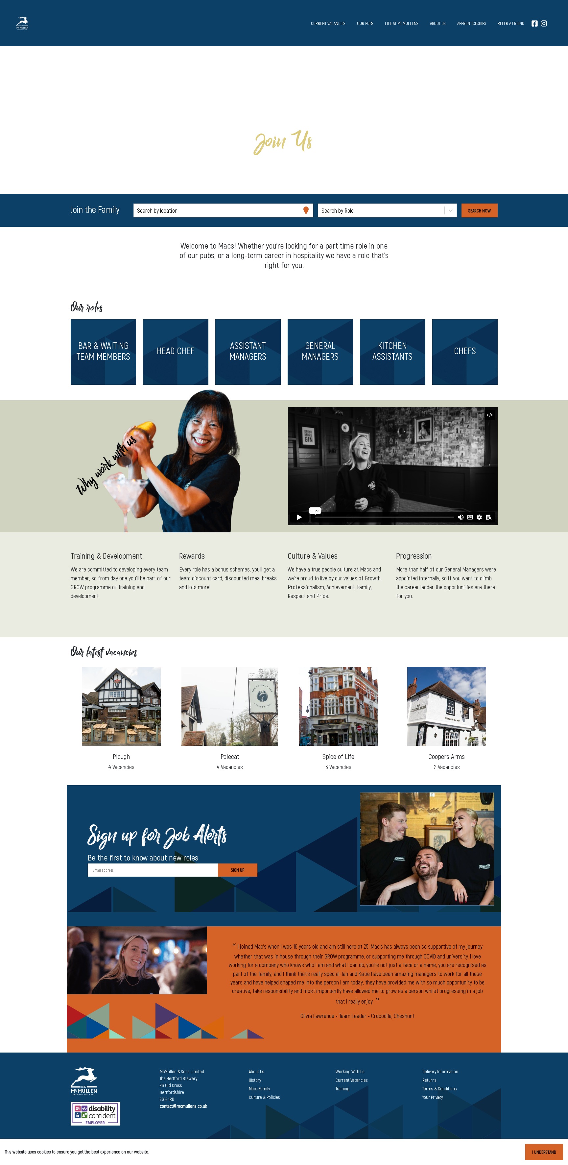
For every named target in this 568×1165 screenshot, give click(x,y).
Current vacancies (328, 23)
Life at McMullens (401, 23)
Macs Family (259, 1088)
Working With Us (350, 1071)
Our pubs (365, 23)
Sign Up (237, 870)
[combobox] (137, 210)
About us (438, 23)
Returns (429, 1080)
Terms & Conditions (439, 1088)
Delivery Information (440, 1071)
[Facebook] (534, 23)
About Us (256, 1071)
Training (342, 1088)
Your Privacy (432, 1097)
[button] (103, 352)
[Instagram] (543, 23)
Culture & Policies (264, 1097)
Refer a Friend (511, 23)
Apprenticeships (471, 23)
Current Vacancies (352, 1080)
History (255, 1080)
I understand (544, 1152)
